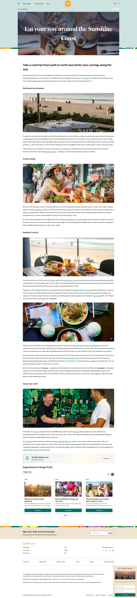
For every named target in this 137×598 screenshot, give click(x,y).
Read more (106, 458)
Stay (48, 3)
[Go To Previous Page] (108, 474)
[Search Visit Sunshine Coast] (115, 4)
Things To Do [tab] (27, 472)
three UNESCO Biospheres (59, 582)
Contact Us (111, 595)
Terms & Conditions (100, 595)
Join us (99, 582)
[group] (38, 495)
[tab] (65, 515)
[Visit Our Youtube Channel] (110, 550)
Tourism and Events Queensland (75, 579)
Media (91, 561)
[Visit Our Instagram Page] (106, 550)
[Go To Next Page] (112, 474)
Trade (77, 561)
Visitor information (109, 561)
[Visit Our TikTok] (113, 550)
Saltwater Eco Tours (72, 358)
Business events (61, 561)
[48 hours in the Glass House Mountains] (37, 489)
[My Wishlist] (118, 4)
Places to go (26, 3)
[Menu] (19, 4)
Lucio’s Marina (64, 149)
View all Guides (24, 9)
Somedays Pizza (50, 152)
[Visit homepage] (68, 4)
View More (38, 510)
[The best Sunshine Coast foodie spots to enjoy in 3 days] (99, 489)
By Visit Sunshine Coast (40, 457)
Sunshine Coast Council (58, 579)
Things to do (38, 3)
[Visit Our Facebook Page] (103, 550)
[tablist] (68, 472)
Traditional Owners (49, 574)
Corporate (26, 561)
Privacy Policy (89, 595)
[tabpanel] (68, 494)
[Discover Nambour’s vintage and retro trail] (68, 489)
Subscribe (125, 594)
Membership (42, 561)
